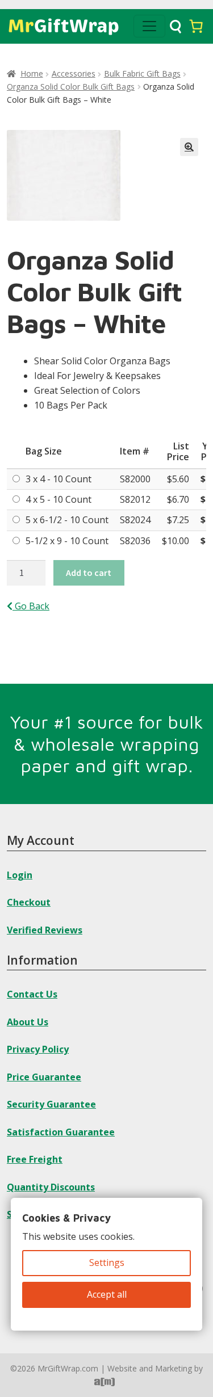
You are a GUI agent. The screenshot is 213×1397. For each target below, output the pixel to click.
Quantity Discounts (51, 1187)
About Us (27, 1022)
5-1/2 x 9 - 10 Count (67, 541)
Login (19, 875)
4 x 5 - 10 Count (58, 499)
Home (31, 73)
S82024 (135, 520)
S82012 (135, 499)
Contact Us (32, 994)
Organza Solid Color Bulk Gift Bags (71, 86)
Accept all (107, 1294)
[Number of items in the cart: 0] (196, 26)
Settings (106, 1262)
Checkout (29, 902)
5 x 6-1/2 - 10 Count (67, 520)
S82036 (135, 541)
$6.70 (178, 499)
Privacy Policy (38, 1049)
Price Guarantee (44, 1077)
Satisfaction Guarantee (61, 1132)
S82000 (135, 479)
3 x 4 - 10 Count (58, 479)
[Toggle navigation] (149, 26)
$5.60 (178, 479)
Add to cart (88, 572)
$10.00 (175, 541)
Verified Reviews (44, 930)
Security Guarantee (51, 1104)
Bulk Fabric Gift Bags (142, 73)
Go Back (30, 606)
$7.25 (178, 520)
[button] (189, 147)
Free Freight (34, 1159)
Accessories (73, 73)
